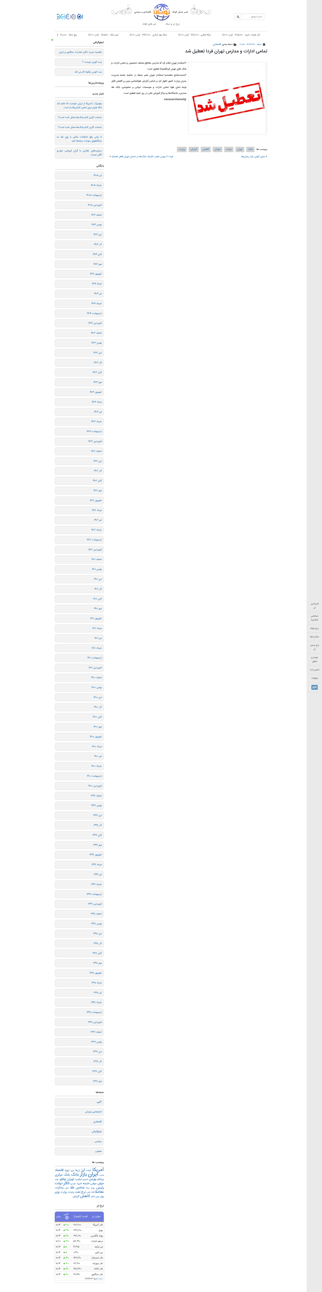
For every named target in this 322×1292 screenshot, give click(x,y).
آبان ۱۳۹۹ (97, 835)
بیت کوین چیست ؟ (92, 62)
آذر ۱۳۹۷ (97, 1061)
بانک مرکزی (62, 1175)
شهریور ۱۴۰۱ (96, 618)
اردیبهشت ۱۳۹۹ (94, 894)
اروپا (67, 1170)
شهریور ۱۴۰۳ (96, 392)
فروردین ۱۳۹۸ (95, 1022)
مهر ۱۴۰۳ (97, 382)
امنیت (101, 1175)
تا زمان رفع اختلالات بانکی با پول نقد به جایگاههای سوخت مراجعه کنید (79, 139)
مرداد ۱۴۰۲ (97, 510)
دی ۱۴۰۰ (98, 697)
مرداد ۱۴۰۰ (97, 747)
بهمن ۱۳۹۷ (96, 1042)
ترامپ (78, 1179)
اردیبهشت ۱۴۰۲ (94, 540)
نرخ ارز (100, 1278)
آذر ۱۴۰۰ (98, 707)
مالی (67, 1188)
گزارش (193, 149)
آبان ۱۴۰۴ (97, 254)
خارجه (86, 1183)
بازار (83, 1175)
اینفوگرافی (97, 1132)
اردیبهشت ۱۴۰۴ (94, 313)
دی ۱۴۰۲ (98, 461)
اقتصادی (217, 44)
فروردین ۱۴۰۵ (95, 205)
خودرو (73, 1184)
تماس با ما (314, 670)
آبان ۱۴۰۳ (97, 372)
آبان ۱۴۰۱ (97, 599)
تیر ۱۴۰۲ (98, 520)
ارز (83, 1170)
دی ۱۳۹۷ (97, 1052)
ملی (88, 1192)
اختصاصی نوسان (93, 1112)
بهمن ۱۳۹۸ (96, 924)
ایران (93, 1174)
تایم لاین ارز (315, 606)
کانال (92, 1196)
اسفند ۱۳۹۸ (96, 914)
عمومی (98, 1151)
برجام (100, 1179)
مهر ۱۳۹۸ (97, 963)
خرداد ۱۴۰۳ (96, 422)
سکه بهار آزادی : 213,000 (169, 35)
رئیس (100, 1188)
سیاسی (98, 1141)
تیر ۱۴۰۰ (98, 756)
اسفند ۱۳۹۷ (96, 1032)
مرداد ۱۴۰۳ (97, 402)
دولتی (217, 149)
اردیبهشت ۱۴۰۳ (94, 431)
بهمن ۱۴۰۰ (96, 687)
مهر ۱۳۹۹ (97, 845)
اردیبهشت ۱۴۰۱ (94, 658)
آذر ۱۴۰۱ (98, 589)
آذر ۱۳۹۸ (98, 943)
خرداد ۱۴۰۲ (96, 530)
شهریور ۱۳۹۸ (95, 973)
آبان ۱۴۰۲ (97, 481)
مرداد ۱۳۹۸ (96, 983)
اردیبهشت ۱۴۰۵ (94, 195)
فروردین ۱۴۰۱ (95, 668)
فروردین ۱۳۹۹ (95, 904)
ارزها (77, 1170)
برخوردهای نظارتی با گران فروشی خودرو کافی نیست (79, 153)
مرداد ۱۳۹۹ (96, 865)
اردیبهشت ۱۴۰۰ (94, 776)
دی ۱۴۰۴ (98, 235)
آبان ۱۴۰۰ (97, 717)
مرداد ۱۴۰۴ (97, 284)
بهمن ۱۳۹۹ (96, 805)
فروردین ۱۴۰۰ (95, 786)
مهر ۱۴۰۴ (98, 264)
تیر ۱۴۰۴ (98, 294)
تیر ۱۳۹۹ (98, 874)
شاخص (80, 1187)
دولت (229, 149)
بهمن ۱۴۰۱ (97, 569)
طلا (72, 1188)
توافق (63, 1179)
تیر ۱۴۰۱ (98, 638)
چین (97, 1196)
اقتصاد (59, 1170)
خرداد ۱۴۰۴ (96, 304)
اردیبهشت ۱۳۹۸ (94, 1012)
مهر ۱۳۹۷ (97, 1081)
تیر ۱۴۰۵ (98, 175)
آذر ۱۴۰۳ (98, 363)
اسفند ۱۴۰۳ (96, 333)
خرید (79, 1183)
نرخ (83, 1192)
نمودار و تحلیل (314, 659)
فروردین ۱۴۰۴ (95, 323)
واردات (70, 1192)
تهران (239, 149)
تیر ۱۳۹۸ (98, 993)
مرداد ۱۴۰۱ (97, 628)
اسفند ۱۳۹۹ (96, 796)
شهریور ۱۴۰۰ (96, 737)
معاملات (97, 1192)
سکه (87, 1188)
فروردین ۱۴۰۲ (95, 550)
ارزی (72, 1170)
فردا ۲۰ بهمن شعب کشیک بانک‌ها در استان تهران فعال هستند (142, 157)
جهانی (93, 1183)
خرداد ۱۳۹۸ (96, 1002)
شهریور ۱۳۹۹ (95, 855)
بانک (250, 149)
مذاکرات (59, 1188)
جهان (100, 1183)
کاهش (206, 149)
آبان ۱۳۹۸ (97, 953)
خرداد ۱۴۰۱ (97, 648)
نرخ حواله (314, 628)
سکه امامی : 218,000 (215, 35)
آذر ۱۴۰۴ (98, 244)
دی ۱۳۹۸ (97, 934)
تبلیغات (314, 678)
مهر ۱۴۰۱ (98, 609)
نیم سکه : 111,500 (124, 35)
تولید (57, 1179)
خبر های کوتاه (149, 24)
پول (102, 1196)
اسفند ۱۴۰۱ (96, 559)
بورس (92, 1179)
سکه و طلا (314, 637)
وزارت (182, 149)
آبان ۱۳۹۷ (97, 1071)
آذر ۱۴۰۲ (98, 471)
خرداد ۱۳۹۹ (96, 884)
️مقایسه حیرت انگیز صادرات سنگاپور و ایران (80, 52)
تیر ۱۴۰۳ (98, 412)
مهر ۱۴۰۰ (98, 727)
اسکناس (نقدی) (314, 618)
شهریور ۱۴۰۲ (96, 500)
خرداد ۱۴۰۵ (96, 185)
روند (93, 1188)
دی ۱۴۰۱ (98, 579)
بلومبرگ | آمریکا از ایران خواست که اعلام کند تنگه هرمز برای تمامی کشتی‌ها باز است (79, 106)
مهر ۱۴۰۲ (98, 491)
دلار (67, 1183)
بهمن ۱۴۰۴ (96, 225)
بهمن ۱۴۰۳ (96, 343)
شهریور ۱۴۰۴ (96, 274)
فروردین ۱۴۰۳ (95, 441)
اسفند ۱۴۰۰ (96, 678)
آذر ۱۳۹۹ (98, 825)
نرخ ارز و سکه (173, 24)
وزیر (57, 1192)
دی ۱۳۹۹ (97, 815)
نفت (77, 1192)
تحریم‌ (85, 1179)
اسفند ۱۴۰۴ (96, 215)
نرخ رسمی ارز (314, 647)
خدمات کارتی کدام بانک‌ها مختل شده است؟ (80, 117)
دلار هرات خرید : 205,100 (262, 35)
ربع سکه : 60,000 (83, 35)
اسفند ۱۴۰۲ (96, 451)
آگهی (99, 1102)
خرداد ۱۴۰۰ (96, 766)
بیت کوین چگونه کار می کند (88, 72)
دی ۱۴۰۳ (97, 353)
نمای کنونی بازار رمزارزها (253, 157)
